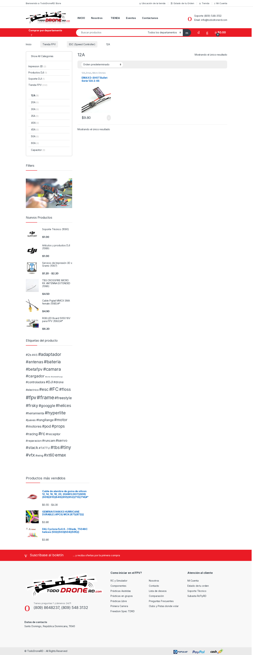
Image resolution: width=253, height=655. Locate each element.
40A (35, 122)
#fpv (31, 397)
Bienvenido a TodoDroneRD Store (43, 3)
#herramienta (35, 413)
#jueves (31, 420)
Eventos (131, 18)
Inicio (28, 44)
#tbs (55, 447)
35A (35, 115)
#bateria (52, 361)
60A (35, 143)
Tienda (205, 3)
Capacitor (38, 149)
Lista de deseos (158, 590)
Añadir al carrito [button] (107, 118)
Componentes (118, 585)
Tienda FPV (49, 44)
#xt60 (49, 455)
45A (35, 129)
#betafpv (34, 369)
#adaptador (49, 354)
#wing (39, 455)
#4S (35, 355)
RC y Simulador (118, 580)
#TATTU (44, 448)
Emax (88, 73)
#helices (63, 405)
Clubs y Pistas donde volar (163, 606)
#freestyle (63, 398)
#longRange (45, 420)
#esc (43, 389)
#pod (46, 426)
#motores (33, 426)
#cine (47, 377)
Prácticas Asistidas (120, 590)
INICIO (81, 18)
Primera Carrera (119, 606)
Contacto (154, 585)
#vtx (30, 455)
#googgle (47, 406)
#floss (65, 389)
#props (58, 426)
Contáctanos (150, 18)
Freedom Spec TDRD (122, 611)
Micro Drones (99, 73)
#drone (58, 382)
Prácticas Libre (118, 601)
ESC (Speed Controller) (82, 44)
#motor (60, 419)
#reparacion (33, 440)
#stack (32, 447)
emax (60, 455)
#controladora (35, 382)
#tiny (65, 447)
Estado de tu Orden (184, 3)
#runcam (48, 441)
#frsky (32, 405)
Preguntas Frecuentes (161, 601)
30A (35, 109)
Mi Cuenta (221, 3)
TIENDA (115, 18)
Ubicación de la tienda (153, 3)
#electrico (32, 389)
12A (83, 73)
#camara (52, 369)
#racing (32, 434)
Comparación (156, 595)
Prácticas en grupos (121, 595)
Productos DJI (37, 72)
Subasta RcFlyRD (196, 595)
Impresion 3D (37, 66)
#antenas (34, 361)
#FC (54, 389)
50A (35, 136)
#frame (45, 397)
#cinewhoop (57, 377)
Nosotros (97, 18)
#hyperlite (55, 412)
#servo (61, 440)
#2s (28, 355)
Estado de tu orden (198, 585)
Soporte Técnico (196, 590)
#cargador (35, 376)
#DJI (49, 382)
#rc (41, 433)
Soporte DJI (36, 78)
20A (35, 102)
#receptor (53, 434)
